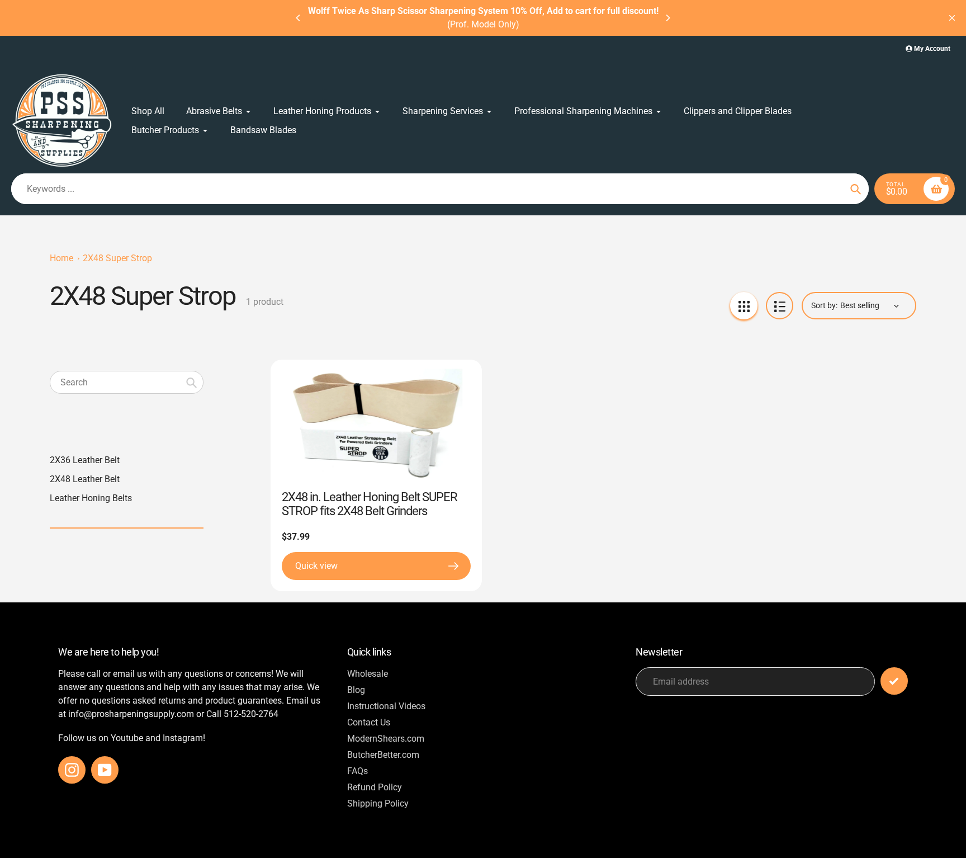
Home (61, 258)
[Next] (667, 17)
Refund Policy (374, 787)
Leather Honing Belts (91, 498)
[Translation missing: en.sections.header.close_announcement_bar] (952, 17)
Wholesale (367, 673)
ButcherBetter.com (383, 754)
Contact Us (368, 722)
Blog (356, 690)
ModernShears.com (385, 738)
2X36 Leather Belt (85, 460)
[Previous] (298, 17)
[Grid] (743, 305)
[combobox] (126, 382)
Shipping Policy (378, 803)
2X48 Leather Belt (85, 479)
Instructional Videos (386, 706)
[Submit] (894, 681)
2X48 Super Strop (117, 258)
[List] (779, 305)
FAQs (357, 771)
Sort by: (824, 305)
